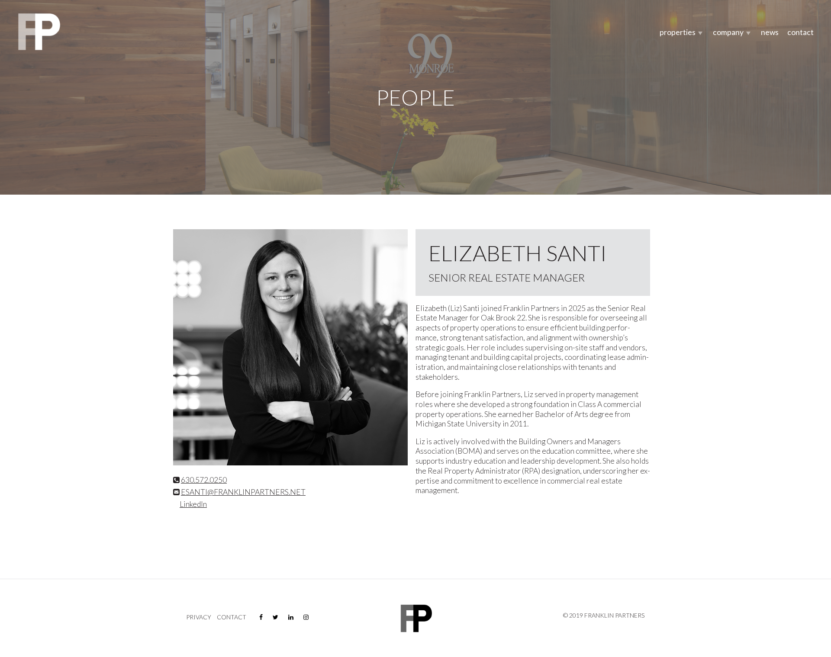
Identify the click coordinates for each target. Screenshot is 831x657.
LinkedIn (193, 504)
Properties (678, 32)
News (770, 32)
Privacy (198, 617)
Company (728, 32)
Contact (800, 32)
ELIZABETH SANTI (517, 253)
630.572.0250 (204, 479)
